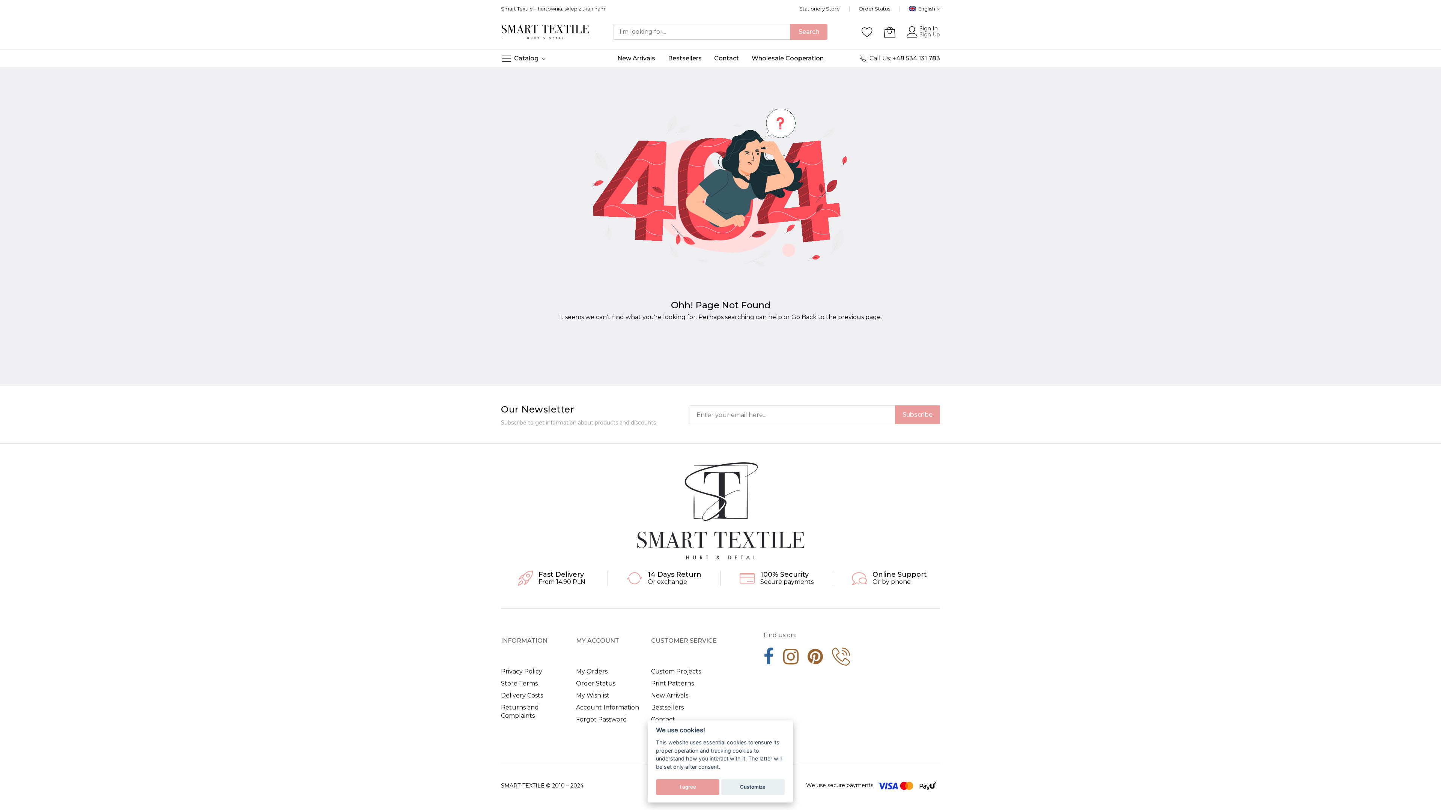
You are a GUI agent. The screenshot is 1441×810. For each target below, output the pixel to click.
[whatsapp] (841, 659)
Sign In (928, 28)
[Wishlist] (867, 32)
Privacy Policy (521, 671)
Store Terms (519, 683)
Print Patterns (672, 683)
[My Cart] (889, 32)
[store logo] (545, 32)
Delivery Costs (522, 695)
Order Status (874, 9)
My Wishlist (592, 695)
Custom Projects (676, 671)
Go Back (804, 317)
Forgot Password (601, 719)
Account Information (607, 707)
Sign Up (929, 34)
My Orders (592, 671)
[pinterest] (815, 659)
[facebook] (769, 659)
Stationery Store (819, 9)
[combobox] (702, 32)
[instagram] (791, 659)
